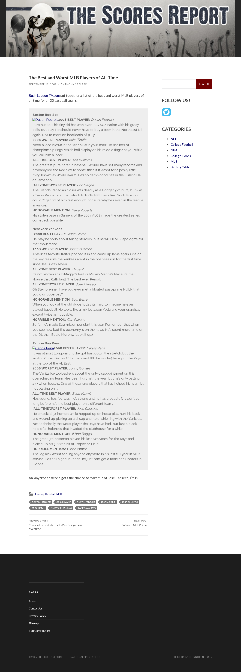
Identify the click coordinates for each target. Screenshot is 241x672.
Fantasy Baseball (45, 494)
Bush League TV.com (44, 95)
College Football (182, 144)
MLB (59, 494)
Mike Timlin (38, 508)
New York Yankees (61, 508)
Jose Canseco (130, 502)
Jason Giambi (108, 502)
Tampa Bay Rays (87, 508)
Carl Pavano (63, 502)
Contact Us (36, 608)
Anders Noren (194, 657)
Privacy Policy (37, 615)
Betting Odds (180, 167)
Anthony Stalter (74, 84)
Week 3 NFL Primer (135, 523)
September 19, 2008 (42, 84)
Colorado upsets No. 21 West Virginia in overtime (55, 525)
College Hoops (181, 156)
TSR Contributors (39, 630)
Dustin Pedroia (86, 502)
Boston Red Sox (41, 502)
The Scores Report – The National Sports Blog (69, 657)
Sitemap (34, 623)
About (33, 601)
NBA (174, 150)
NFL (174, 139)
